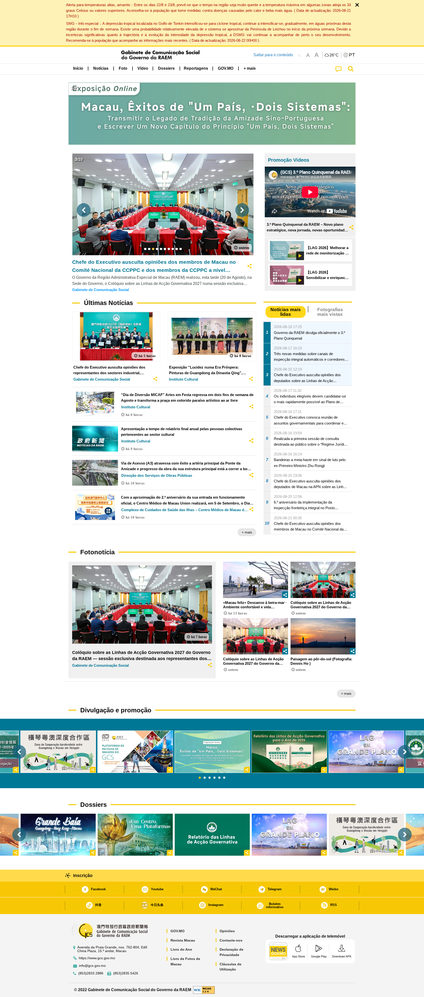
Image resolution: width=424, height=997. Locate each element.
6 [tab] (224, 777)
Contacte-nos (231, 940)
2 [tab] (204, 777)
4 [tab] (214, 777)
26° (334, 55)
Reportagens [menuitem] (196, 68)
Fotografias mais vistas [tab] (330, 312)
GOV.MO (178, 931)
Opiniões (227, 931)
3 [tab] (209, 777)
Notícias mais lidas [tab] (285, 312)
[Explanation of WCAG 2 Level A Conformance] (204, 990)
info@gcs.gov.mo (92, 966)
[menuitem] (101, 68)
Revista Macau (183, 940)
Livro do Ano (181, 949)
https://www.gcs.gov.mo (97, 958)
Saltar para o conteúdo (273, 55)
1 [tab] (199, 777)
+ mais (247, 532)
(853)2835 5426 (125, 973)
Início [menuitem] (78, 68)
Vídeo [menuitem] (142, 68)
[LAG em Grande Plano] (289, 834)
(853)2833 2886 (90, 973)
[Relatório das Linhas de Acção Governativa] (212, 834)
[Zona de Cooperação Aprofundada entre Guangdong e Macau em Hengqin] (366, 834)
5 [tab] (219, 777)
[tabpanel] (212, 752)
